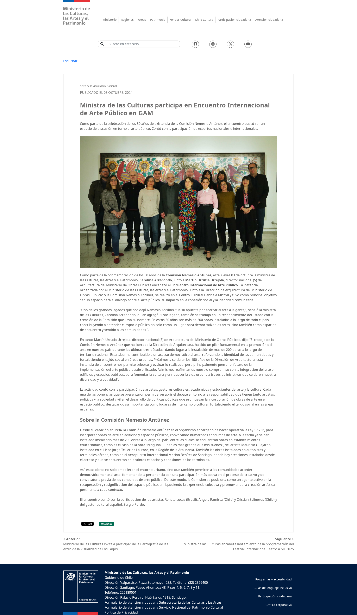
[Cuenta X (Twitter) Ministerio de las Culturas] (230, 44)
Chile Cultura (204, 20)
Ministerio (109, 20)
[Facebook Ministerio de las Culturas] (195, 44)
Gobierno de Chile (119, 577)
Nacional (112, 86)
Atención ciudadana (269, 20)
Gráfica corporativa (278, 605)
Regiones (127, 20)
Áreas (142, 20)
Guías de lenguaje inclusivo (272, 588)
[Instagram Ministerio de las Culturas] (213, 44)
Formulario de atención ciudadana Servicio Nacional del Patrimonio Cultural (164, 607)
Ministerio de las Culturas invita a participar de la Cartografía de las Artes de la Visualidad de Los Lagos (115, 544)
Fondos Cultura (180, 20)
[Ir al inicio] (76, 13)
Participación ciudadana (234, 20)
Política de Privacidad (121, 612)
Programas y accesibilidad (273, 579)
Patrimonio (157, 20)
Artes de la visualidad (92, 86)
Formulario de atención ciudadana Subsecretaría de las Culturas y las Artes (163, 602)
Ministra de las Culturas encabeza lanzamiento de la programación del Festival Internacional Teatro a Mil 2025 (239, 544)
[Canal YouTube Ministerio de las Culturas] (248, 44)
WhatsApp (106, 523)
